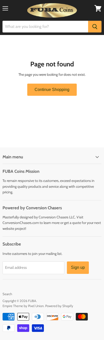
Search (7, 294)
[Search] (94, 26)
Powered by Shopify (59, 306)
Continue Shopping (52, 89)
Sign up (78, 267)
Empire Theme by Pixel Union (23, 306)
